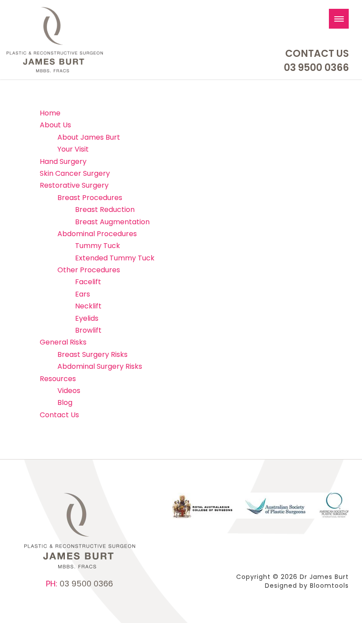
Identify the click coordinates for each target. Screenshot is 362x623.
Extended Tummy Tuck (115, 258)
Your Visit (73, 149)
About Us (55, 125)
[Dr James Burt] (55, 40)
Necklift (88, 306)
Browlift (88, 330)
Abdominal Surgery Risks (99, 366)
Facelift (88, 282)
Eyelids (86, 318)
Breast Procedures (89, 198)
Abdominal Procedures (97, 234)
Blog (64, 402)
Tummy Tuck (97, 246)
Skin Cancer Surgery (75, 173)
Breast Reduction (105, 209)
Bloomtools (329, 585)
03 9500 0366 (316, 68)
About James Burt (88, 137)
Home (50, 113)
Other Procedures (88, 270)
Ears (82, 294)
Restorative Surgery (74, 185)
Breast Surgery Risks (92, 354)
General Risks (63, 342)
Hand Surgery (63, 161)
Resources (58, 379)
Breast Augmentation (112, 222)
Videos (68, 391)
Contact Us (317, 54)
